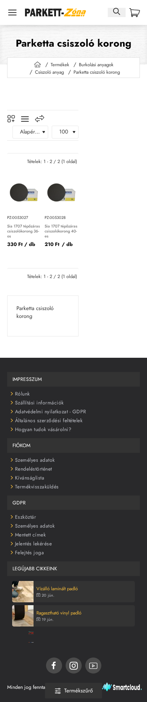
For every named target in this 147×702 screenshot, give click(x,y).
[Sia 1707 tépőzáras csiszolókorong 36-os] (24, 193)
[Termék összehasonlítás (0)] (39, 118)
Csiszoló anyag (49, 72)
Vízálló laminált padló (57, 589)
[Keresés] (117, 12)
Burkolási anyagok (96, 64)
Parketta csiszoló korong (97, 72)
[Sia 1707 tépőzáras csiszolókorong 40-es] (61, 193)
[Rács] (11, 119)
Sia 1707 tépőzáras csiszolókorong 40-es (61, 231)
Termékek (60, 64)
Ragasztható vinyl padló (58, 613)
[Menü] (12, 12)
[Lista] (25, 119)
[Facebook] (54, 666)
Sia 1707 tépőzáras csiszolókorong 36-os (23, 231)
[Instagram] (74, 666)
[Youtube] (93, 666)
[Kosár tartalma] (134, 12)
